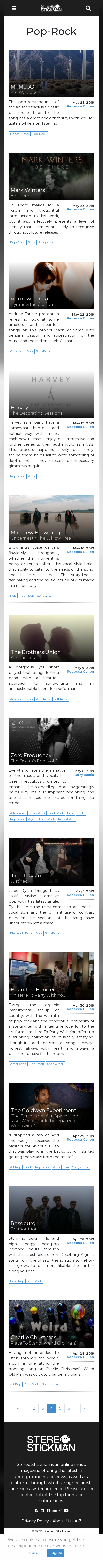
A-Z (78, 1521)
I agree (56, 1552)
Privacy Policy (35, 1521)
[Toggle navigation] (16, 8)
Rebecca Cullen (80, 106)
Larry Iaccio (84, 775)
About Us (61, 1521)
